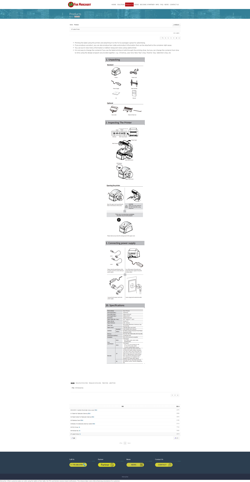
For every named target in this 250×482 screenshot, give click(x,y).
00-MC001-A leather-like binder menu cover (83, 410)
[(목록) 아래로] (173, 38)
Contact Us (174, 4)
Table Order (105, 383)
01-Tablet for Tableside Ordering (79, 413)
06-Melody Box (75, 430)
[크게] (165, 38)
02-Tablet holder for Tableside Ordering (81, 417)
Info (157, 4)
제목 (123, 406)
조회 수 (177, 406)
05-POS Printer (75, 427)
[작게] (168, 38)
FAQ (161, 4)
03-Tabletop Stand (76, 420)
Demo (136, 4)
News (166, 4)
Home (114, 4)
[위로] (171, 38)
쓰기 (177, 438)
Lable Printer (112, 383)
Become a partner (147, 4)
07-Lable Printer (75, 29)
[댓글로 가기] (176, 38)
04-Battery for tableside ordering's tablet (81, 423)
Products (129, 4)
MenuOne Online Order (82, 383)
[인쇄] (179, 38)
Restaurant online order (95, 383)
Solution (120, 4)
